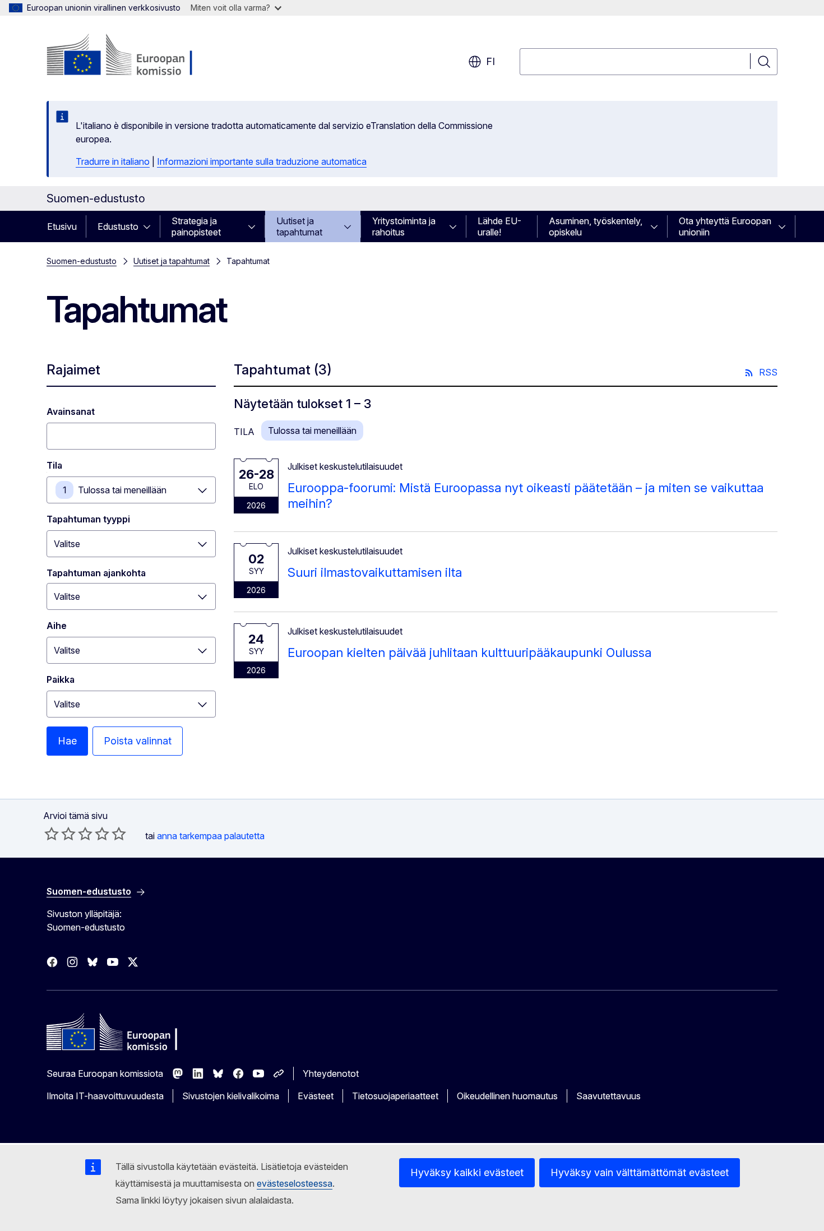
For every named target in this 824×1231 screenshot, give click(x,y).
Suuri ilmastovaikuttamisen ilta (375, 572)
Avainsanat (71, 411)
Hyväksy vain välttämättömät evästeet (639, 1172)
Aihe (57, 625)
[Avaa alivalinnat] (150, 226)
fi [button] (490, 61)
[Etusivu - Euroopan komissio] (137, 56)
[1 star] (51, 833)
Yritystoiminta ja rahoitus (404, 226)
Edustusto (118, 226)
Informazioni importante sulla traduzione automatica (262, 161)
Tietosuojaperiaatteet (395, 1096)
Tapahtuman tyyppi (88, 519)
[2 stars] (60, 833)
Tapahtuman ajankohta (96, 573)
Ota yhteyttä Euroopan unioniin (725, 226)
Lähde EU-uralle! (499, 226)
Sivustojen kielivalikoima (230, 1096)
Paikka (61, 679)
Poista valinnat (138, 741)
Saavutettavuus (608, 1096)
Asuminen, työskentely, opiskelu (595, 226)
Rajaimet (73, 370)
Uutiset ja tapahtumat (299, 226)
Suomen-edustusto (82, 261)
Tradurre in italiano (113, 161)
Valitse (67, 543)
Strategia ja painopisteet (196, 226)
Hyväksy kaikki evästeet (467, 1172)
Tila (54, 465)
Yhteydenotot (331, 1073)
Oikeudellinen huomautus (507, 1096)
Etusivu (62, 226)
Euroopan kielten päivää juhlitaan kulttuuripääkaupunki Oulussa (469, 652)
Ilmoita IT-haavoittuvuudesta (105, 1096)
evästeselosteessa (294, 1183)
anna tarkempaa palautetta (211, 835)
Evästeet (316, 1096)
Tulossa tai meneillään (122, 490)
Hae (67, 741)
